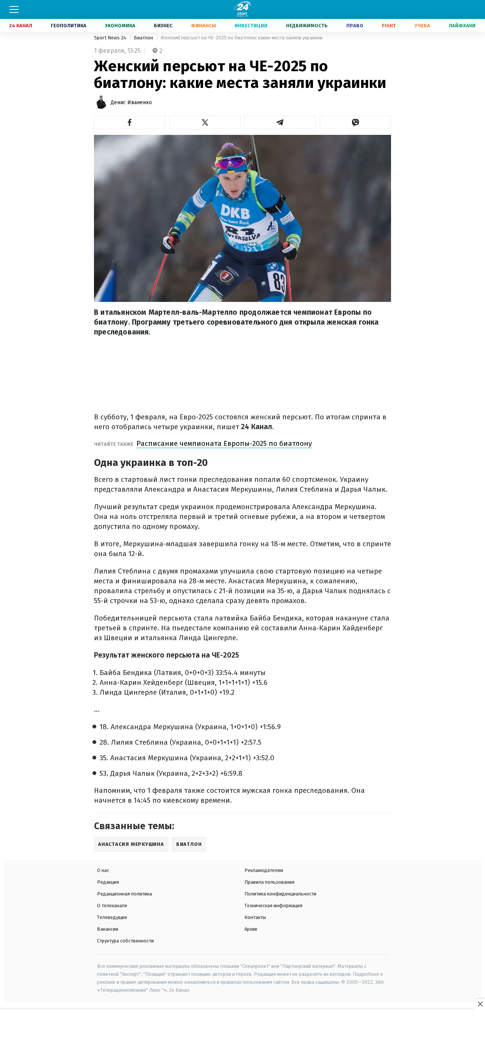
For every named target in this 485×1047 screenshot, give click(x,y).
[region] (242, 1028)
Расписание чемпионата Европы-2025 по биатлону (224, 443)
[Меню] (14, 9)
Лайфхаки (462, 25)
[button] (130, 122)
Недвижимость (307, 25)
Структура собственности (125, 941)
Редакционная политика (124, 894)
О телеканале (112, 905)
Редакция (108, 882)
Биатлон (144, 37)
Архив (250, 929)
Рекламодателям (263, 870)
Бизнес (163, 25)
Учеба (422, 25)
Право (354, 25)
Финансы (203, 25)
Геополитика (68, 25)
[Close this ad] (479, 1004)
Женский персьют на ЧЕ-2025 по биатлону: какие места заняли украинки (241, 37)
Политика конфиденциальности (280, 894)
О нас (103, 870)
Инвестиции (251, 25)
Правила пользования (269, 882)
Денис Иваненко (131, 102)
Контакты (255, 917)
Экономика (120, 25)
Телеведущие (112, 917)
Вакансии (107, 929)
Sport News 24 (110, 37)
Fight (389, 25)
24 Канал (20, 25)
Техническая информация (273, 905)
